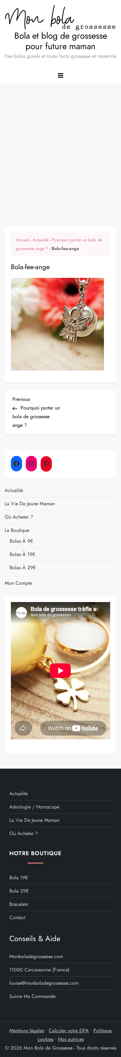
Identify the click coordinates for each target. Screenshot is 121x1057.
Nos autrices (71, 1039)
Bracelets (18, 904)
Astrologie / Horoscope (34, 806)
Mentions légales (26, 1030)
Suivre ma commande (32, 996)
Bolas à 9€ (21, 541)
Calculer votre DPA (69, 1030)
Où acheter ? (19, 516)
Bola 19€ (18, 877)
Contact (17, 917)
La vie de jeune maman (30, 503)
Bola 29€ (19, 890)
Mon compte (18, 583)
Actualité (40, 240)
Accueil (22, 240)
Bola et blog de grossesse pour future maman (60, 41)
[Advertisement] (60, 147)
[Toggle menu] (60, 75)
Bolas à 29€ (23, 567)
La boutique (17, 530)
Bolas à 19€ (22, 554)
